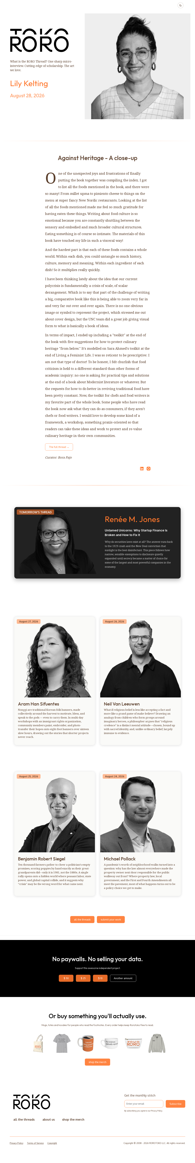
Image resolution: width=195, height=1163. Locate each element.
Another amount (123, 978)
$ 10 (100, 978)
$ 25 (83, 978)
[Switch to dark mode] (180, 5)
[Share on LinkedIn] (141, 468)
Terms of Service (35, 1143)
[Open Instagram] (148, 470)
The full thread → (59, 446)
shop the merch (97, 1062)
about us (49, 1119)
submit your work (111, 919)
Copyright (52, 1143)
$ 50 (66, 978)
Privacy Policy (156, 1111)
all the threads (82, 919)
